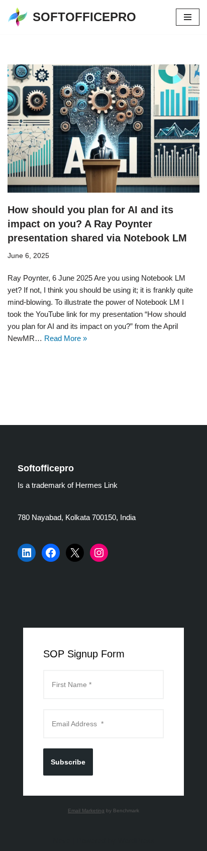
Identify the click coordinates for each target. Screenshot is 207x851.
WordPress (136, 840)
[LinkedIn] (27, 553)
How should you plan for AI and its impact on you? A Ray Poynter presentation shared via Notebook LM (97, 223)
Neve (61, 840)
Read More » (65, 338)
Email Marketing (86, 810)
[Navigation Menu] (187, 17)
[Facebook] (51, 553)
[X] (75, 553)
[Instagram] (99, 553)
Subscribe (68, 762)
